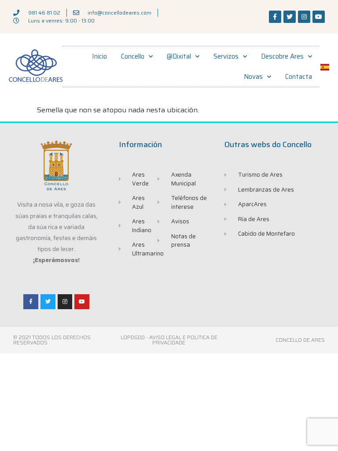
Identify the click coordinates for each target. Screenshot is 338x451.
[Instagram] (304, 17)
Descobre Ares (282, 56)
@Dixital (179, 56)
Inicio (99, 56)
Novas (253, 76)
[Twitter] (289, 17)
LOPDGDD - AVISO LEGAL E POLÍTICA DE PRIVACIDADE (169, 340)
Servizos (226, 56)
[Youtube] (318, 17)
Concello (132, 56)
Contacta (298, 76)
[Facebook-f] (275, 17)
